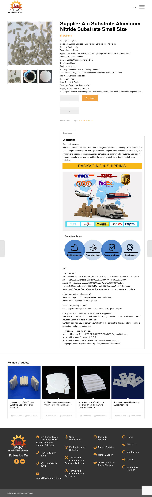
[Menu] (141, 6)
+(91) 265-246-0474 (49, 464)
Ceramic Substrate (86, 120)
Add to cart (90, 98)
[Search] (134, 6)
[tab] (67, 133)
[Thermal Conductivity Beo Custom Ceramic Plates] (2, 248)
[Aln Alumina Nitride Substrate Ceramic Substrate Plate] (149, 248)
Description (67, 133)
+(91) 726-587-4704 (49, 454)
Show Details (32, 415)
